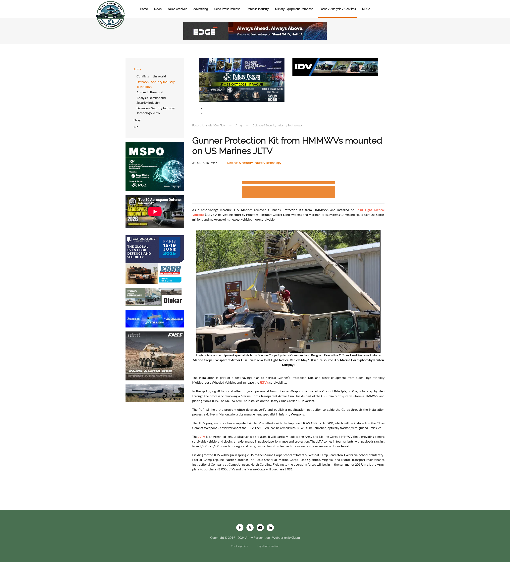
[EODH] (155, 259)
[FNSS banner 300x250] (155, 355)
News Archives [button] (177, 9)
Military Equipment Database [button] (294, 9)
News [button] (158, 9)
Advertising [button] (200, 9)
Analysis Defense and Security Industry (151, 100)
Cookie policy (239, 546)
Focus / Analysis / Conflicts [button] (338, 9)
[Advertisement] (288, 183)
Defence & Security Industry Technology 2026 (155, 110)
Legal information (268, 546)
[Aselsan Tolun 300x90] (155, 318)
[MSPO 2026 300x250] (155, 166)
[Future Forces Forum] (241, 79)
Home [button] (144, 9)
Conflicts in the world (151, 76)
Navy (137, 120)
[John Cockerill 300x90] (155, 393)
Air (135, 127)
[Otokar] (155, 296)
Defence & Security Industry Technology (155, 84)
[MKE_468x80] (241, 94)
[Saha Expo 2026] (241, 64)
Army (137, 69)
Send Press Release (227, 9)
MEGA (366, 9)
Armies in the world (149, 92)
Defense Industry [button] (258, 9)
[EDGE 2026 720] (255, 30)
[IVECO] (335, 66)
